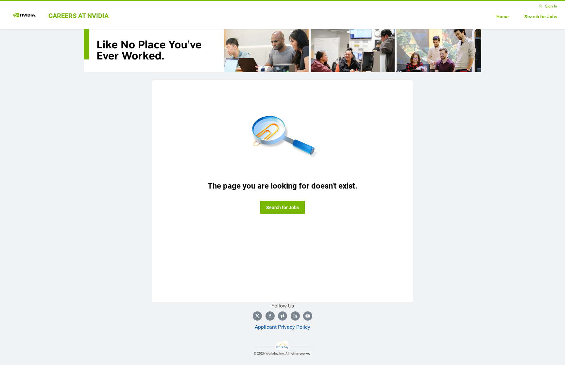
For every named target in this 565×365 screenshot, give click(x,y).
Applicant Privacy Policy (282, 327)
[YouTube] (307, 316)
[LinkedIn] (295, 316)
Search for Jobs (540, 16)
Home (502, 16)
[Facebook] (270, 316)
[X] (257, 316)
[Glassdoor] (282, 316)
